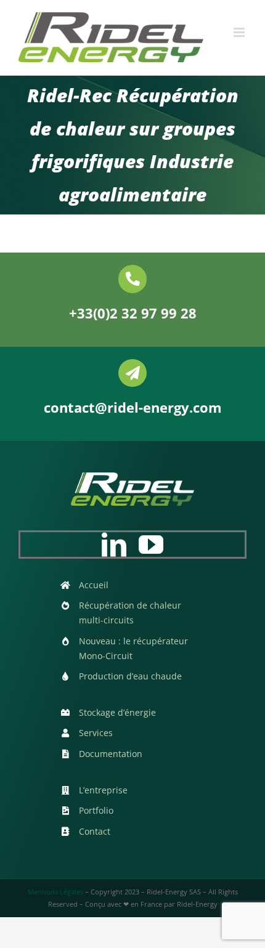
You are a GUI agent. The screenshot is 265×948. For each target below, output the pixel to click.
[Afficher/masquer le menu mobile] (240, 32)
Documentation (110, 754)
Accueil (93, 585)
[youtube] (151, 544)
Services (96, 733)
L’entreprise (103, 790)
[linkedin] (114, 544)
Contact (94, 831)
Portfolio (96, 810)
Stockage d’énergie (117, 712)
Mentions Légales (55, 891)
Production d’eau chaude (130, 676)
